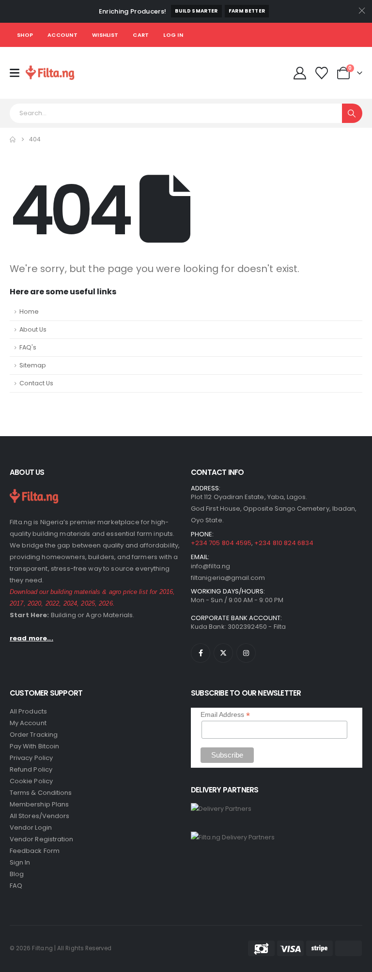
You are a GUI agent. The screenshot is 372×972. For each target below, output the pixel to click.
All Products (28, 711)
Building (63, 615)
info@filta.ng (210, 566)
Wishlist (105, 35)
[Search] (352, 113)
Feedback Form (35, 850)
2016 (166, 591)
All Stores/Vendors (39, 815)
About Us (32, 329)
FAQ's (27, 347)
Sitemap (32, 365)
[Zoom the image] (36, 490)
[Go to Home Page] (13, 139)
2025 (88, 603)
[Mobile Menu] (18, 73)
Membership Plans (39, 804)
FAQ (16, 885)
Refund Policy (31, 769)
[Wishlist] (321, 73)
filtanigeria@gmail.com (228, 577)
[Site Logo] (52, 72)
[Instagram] (246, 653)
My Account (28, 723)
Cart (141, 35)
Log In (173, 35)
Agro (94, 615)
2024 (70, 603)
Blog (17, 874)
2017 (17, 603)
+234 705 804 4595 (221, 542)
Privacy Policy (31, 757)
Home (29, 311)
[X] (223, 653)
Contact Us (36, 383)
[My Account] (299, 73)
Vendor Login (31, 827)
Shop (25, 35)
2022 (53, 603)
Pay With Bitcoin (34, 746)
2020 (35, 603)
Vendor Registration (41, 839)
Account (62, 35)
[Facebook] (200, 653)
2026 (106, 603)
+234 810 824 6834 (283, 542)
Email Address (225, 714)
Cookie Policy (31, 781)
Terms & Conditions (41, 792)
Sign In (20, 862)
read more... (31, 638)
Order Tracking (34, 734)
